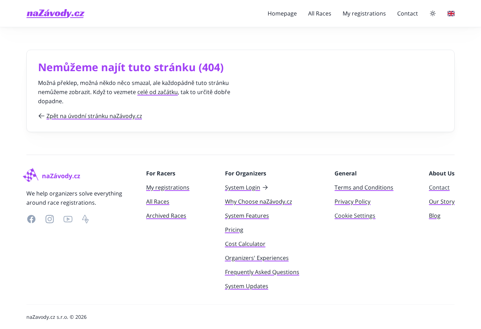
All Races (319, 13)
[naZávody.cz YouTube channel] (68, 219)
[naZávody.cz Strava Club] (85, 219)
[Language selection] (451, 13)
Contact (407, 13)
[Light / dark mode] (433, 13)
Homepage (282, 13)
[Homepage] (55, 13)
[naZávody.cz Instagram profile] (50, 219)
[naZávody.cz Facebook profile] (31, 219)
